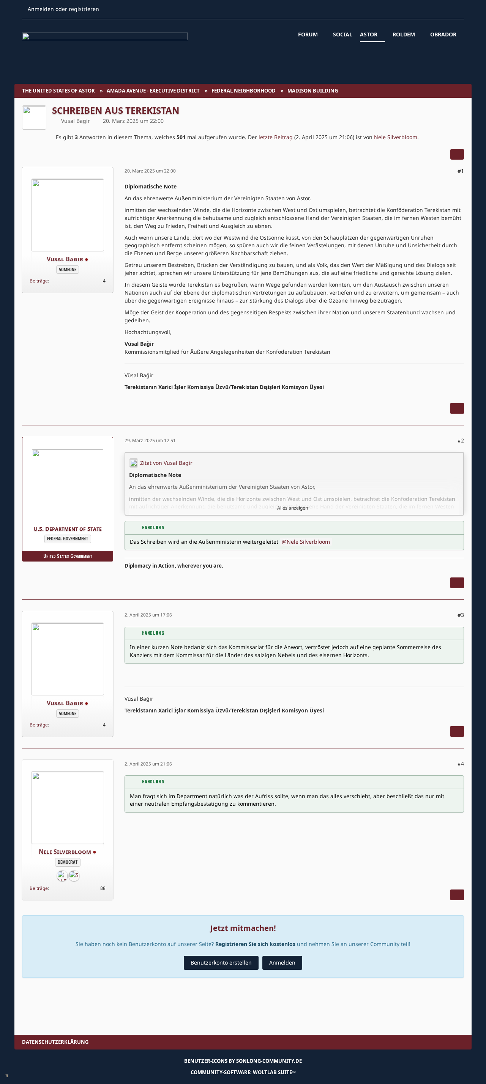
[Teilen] (457, 154)
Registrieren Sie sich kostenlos (255, 944)
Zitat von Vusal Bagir (166, 462)
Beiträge (39, 281)
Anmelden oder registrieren (63, 9)
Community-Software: (243, 1072)
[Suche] (118, 9)
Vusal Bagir (75, 120)
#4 (461, 763)
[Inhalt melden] (457, 408)
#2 (461, 440)
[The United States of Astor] (243, 47)
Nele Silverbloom (395, 137)
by (243, 1060)
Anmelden (282, 962)
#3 (461, 614)
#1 (461, 170)
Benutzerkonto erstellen (221, 962)
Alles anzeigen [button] (292, 508)
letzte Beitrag (276, 137)
